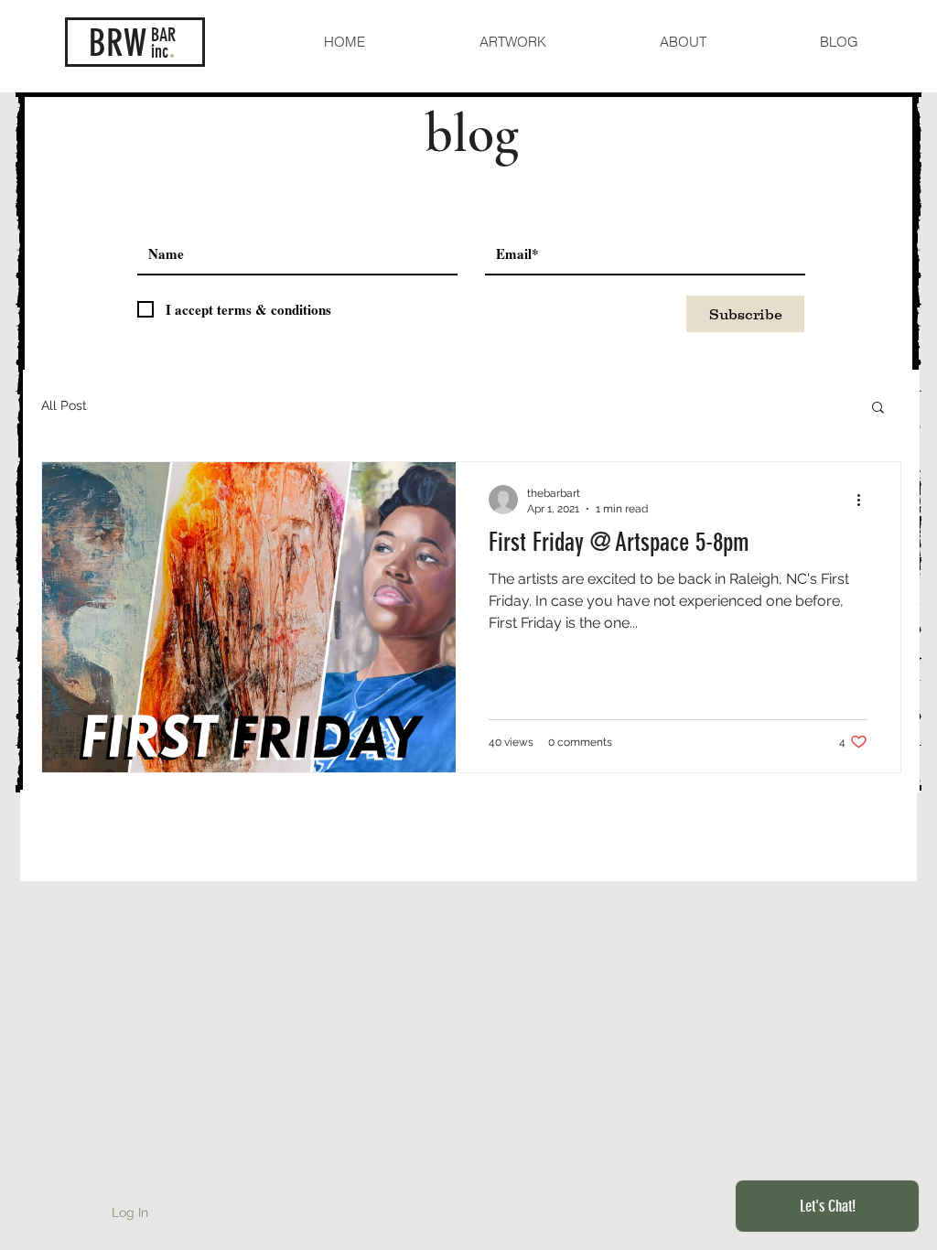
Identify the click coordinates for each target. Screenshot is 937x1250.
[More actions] (865, 500)
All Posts (67, 405)
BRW (117, 43)
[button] (878, 408)
